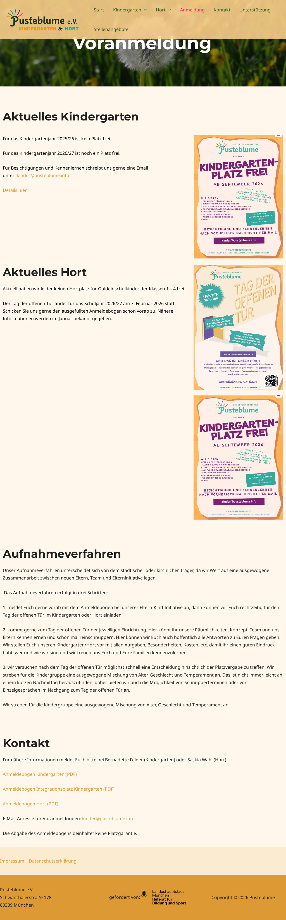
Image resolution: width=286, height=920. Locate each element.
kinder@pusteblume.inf (41, 175)
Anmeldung (192, 10)
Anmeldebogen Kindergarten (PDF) (40, 774)
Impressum (12, 861)
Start (99, 10)
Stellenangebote (111, 29)
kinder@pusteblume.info (108, 818)
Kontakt (222, 10)
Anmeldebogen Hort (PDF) (30, 804)
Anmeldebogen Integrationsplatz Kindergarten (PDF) (59, 789)
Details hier (15, 190)
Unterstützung (255, 10)
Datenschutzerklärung (53, 861)
